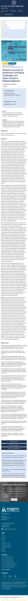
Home (4, 22)
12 (15, 287)
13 (16, 295)
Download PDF (14, 441)
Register (3, 549)
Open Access (12, 63)
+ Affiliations (4, 86)
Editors (6, 11)
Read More (14, 499)
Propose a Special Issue (14, 448)
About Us (3, 537)
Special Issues (8, 14)
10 (12, 261)
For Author (13, 11)
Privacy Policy (13, 598)
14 (18, 308)
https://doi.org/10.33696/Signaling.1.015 (12, 67)
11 (6, 276)
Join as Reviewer (14, 445)
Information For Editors (6, 545)
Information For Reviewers (6, 547)
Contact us (4, 551)
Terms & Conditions (5, 598)
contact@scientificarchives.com (9, 529)
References (6, 27)
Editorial (5, 25)
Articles (20, 11)
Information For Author (6, 543)
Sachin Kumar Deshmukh (10, 84)
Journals (3, 539)
